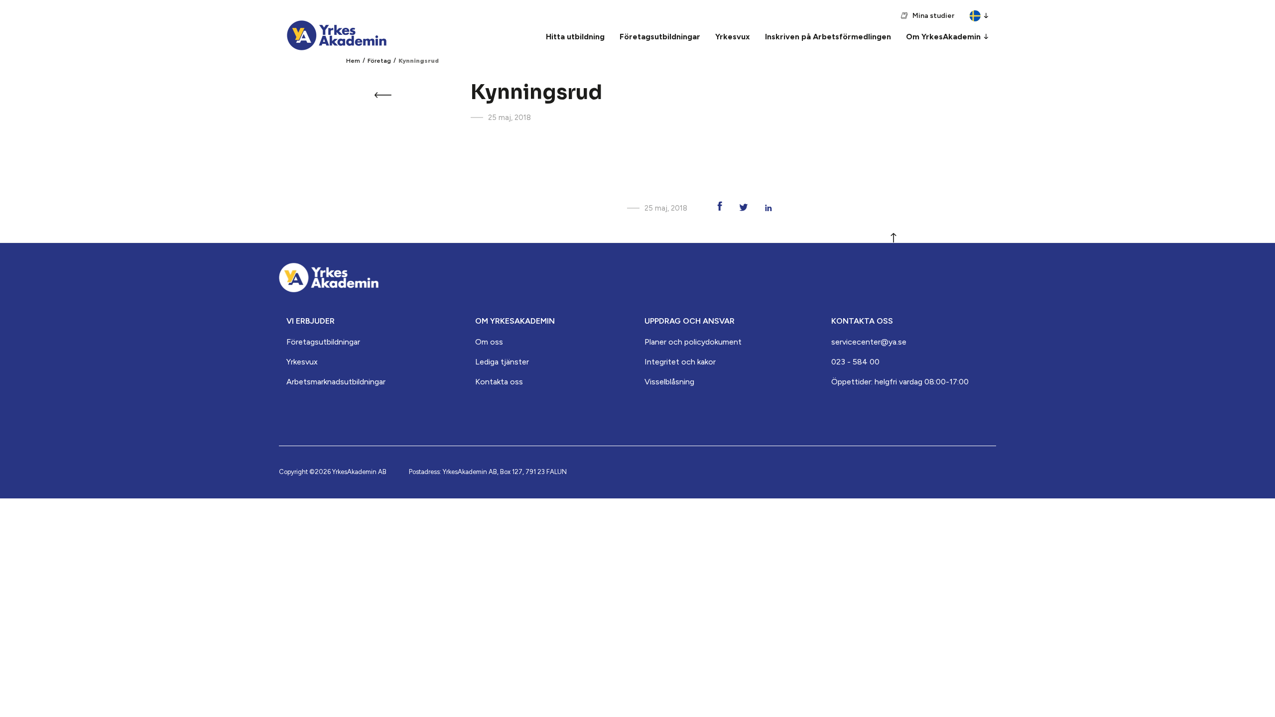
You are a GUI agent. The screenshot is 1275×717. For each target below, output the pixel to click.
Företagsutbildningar (323, 342)
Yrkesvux (302, 361)
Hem (353, 60)
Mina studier (933, 15)
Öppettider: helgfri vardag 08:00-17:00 (900, 381)
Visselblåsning (669, 381)
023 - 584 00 (855, 361)
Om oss (489, 342)
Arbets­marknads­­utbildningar (335, 381)
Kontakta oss (499, 381)
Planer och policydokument (693, 342)
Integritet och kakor (680, 361)
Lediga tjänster (502, 361)
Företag (379, 60)
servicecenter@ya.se (868, 342)
